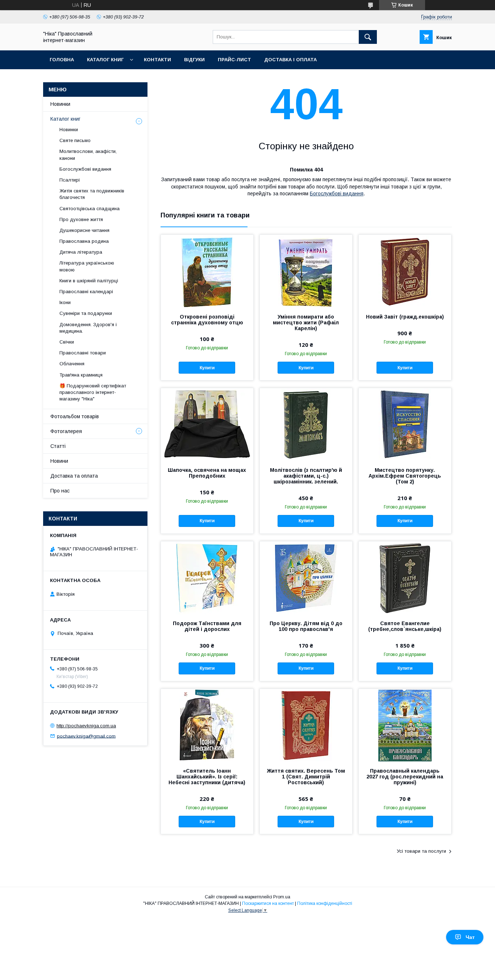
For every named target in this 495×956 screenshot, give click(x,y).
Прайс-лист (234, 59)
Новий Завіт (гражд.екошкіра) (405, 317)
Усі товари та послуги (421, 851)
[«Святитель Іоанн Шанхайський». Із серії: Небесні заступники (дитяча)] (207, 725)
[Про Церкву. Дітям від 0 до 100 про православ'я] (306, 577)
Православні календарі (86, 291)
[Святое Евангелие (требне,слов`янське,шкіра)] (405, 577)
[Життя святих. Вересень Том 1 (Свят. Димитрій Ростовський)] (306, 725)
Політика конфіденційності (324, 903)
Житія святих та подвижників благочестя (91, 194)
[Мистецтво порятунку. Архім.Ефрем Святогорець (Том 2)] (405, 424)
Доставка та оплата (74, 476)
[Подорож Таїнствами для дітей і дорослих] (207, 577)
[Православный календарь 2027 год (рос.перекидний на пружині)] (405, 725)
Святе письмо (75, 140)
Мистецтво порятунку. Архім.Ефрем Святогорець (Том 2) (405, 476)
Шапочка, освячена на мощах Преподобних (207, 473)
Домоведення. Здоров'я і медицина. (88, 328)
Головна (62, 59)
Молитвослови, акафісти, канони (88, 155)
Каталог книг (105, 59)
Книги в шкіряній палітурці (88, 280)
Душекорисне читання (84, 230)
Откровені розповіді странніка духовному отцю (207, 319)
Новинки (60, 104)
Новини (59, 461)
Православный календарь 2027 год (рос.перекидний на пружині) (404, 776)
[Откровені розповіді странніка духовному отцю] (207, 271)
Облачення (71, 363)
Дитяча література (80, 252)
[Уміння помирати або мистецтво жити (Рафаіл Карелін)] (306, 271)
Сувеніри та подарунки (85, 313)
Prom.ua (281, 896)
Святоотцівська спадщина (89, 208)
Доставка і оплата (290, 59)
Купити (207, 367)
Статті (58, 446)
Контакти (157, 59)
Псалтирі (69, 180)
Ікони (65, 302)
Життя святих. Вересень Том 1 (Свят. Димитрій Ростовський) (306, 776)
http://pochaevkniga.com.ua (86, 725)
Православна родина (84, 241)
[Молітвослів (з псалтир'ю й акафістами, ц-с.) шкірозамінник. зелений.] (306, 424)
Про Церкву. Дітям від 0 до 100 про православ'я (306, 626)
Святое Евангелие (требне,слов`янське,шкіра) (404, 626)
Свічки (66, 342)
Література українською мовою (86, 266)
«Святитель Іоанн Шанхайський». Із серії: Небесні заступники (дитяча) (207, 776)
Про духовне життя (81, 219)
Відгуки (194, 59)
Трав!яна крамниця (81, 375)
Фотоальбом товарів (74, 416)
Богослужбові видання (336, 193)
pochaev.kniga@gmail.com (86, 736)
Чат (470, 937)
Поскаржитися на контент (268, 903)
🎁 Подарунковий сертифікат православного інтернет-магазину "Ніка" (92, 392)
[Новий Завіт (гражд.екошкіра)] (405, 271)
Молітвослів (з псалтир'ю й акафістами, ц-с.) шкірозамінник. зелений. (306, 476)
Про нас (60, 491)
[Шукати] (368, 37)
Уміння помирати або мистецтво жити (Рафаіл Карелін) (306, 322)
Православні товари (82, 353)
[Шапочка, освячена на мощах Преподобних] (207, 424)
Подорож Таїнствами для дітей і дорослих (207, 626)
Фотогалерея (66, 431)
